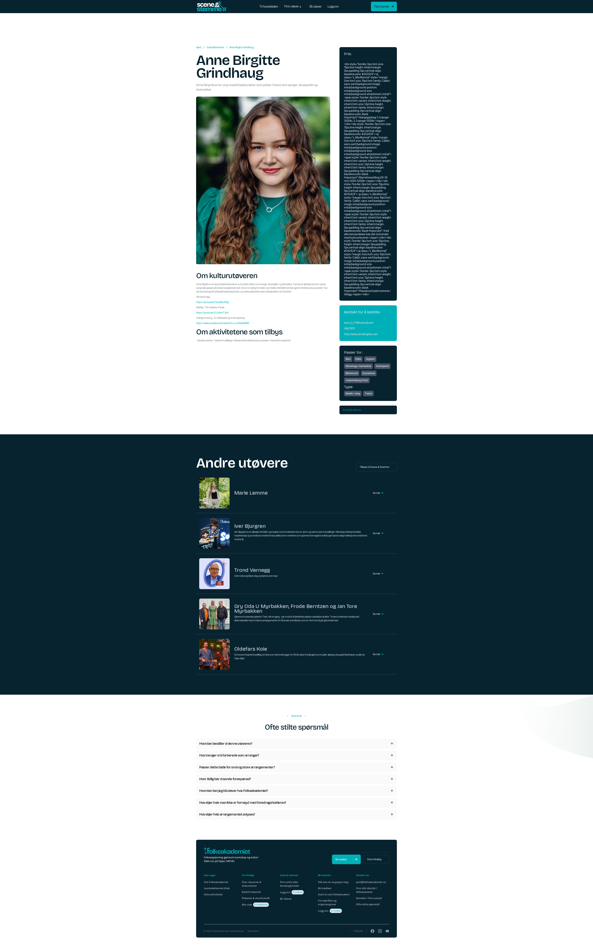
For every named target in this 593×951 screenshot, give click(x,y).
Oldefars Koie (250, 649)
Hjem (199, 47)
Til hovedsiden (268, 6)
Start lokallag (376, 859)
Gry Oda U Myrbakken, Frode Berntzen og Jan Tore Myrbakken (295, 608)
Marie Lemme (251, 493)
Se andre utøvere (368, 410)
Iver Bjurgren (250, 526)
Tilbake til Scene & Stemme (377, 467)
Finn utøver (384, 6)
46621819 (349, 328)
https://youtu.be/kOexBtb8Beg (212, 302)
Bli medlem (346, 859)
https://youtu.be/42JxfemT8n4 (212, 312)
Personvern (253, 931)
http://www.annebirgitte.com (361, 334)
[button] (293, 6)
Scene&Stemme (215, 47)
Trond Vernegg (252, 570)
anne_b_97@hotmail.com (358, 322)
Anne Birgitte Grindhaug (241, 47)
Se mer (378, 493)
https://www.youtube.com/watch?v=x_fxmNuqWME (222, 323)
